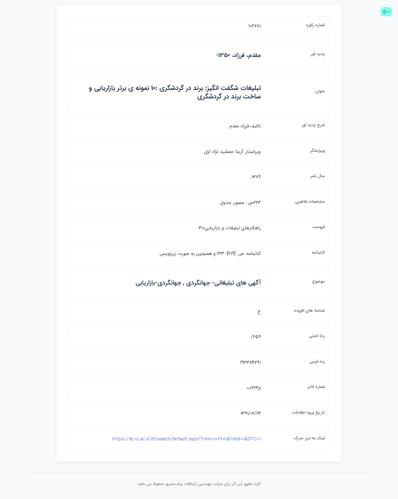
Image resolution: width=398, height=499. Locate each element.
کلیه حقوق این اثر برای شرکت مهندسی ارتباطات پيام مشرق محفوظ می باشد (199, 484)
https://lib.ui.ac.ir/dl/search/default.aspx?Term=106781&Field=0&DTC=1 (186, 439)
